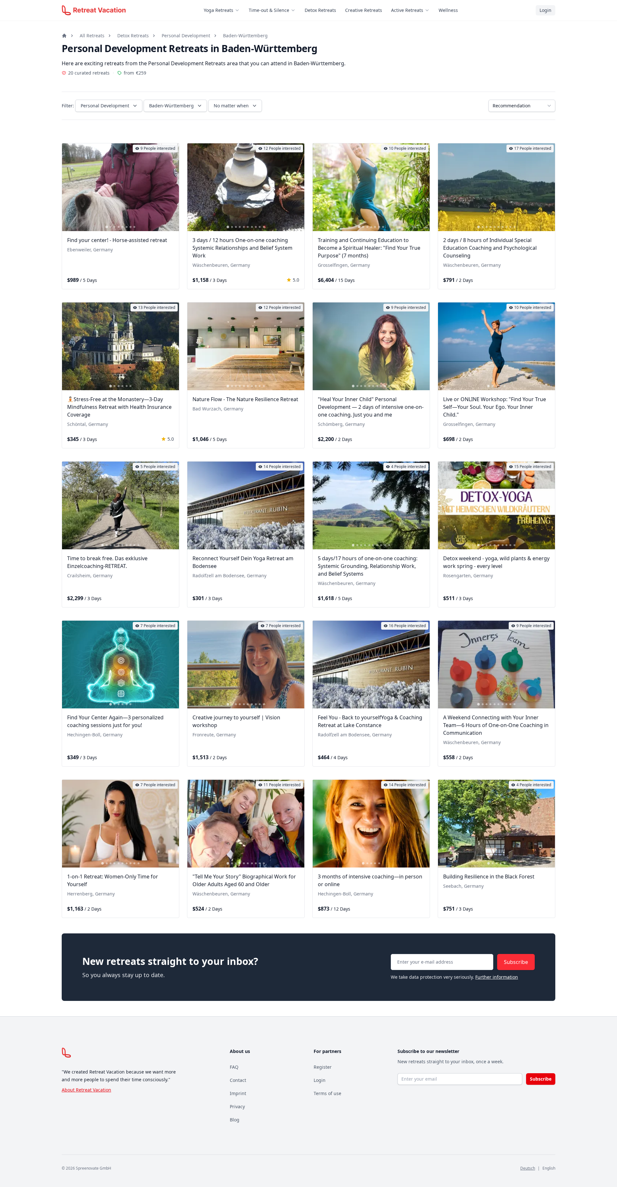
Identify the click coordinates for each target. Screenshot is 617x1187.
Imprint (238, 1093)
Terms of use (327, 1093)
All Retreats (92, 35)
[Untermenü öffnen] (239, 10)
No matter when (231, 106)
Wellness (448, 10)
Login (545, 10)
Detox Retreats (320, 10)
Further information (496, 977)
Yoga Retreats (218, 10)
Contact (238, 1080)
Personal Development (186, 35)
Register (323, 1067)
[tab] (106, 227)
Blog (234, 1120)
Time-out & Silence (269, 10)
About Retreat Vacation (86, 1090)
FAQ (234, 1067)
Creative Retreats (363, 10)
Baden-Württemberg (245, 35)
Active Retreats (407, 10)
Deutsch (527, 1168)
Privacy (237, 1106)
